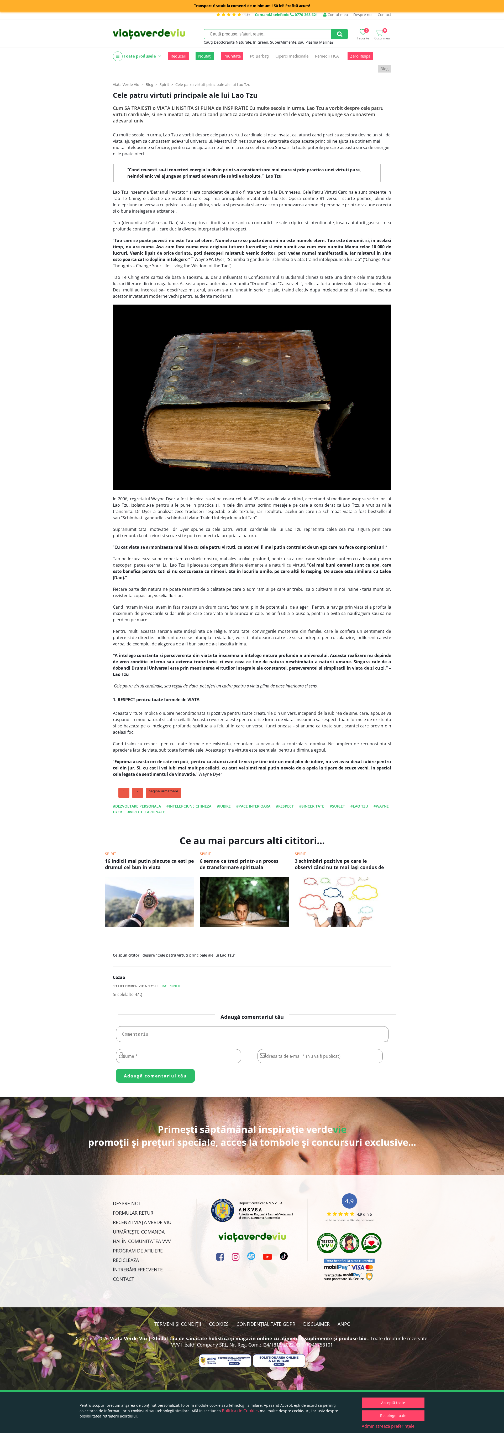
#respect (285, 806)
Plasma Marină (319, 42)
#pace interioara (253, 806)
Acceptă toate (393, 1402)
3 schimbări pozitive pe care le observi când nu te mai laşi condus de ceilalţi (339, 864)
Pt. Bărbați (259, 56)
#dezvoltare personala (137, 806)
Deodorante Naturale (232, 42)
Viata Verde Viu (126, 84)
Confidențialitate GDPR (266, 1324)
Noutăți (205, 56)
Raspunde (171, 985)
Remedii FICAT (328, 56)
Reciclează (126, 1260)
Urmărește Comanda (139, 1232)
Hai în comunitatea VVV (142, 1241)
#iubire (224, 806)
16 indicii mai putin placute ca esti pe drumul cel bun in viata (149, 864)
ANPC (344, 1324)
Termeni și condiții (177, 1324)
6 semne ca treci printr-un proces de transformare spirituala (239, 864)
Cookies (219, 1324)
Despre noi (362, 14)
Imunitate (232, 56)
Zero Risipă (360, 56)
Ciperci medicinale (291, 56)
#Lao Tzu (359, 806)
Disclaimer (316, 1324)
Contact (384, 14)
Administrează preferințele (388, 1426)
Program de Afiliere (138, 1250)
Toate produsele (140, 56)
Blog (384, 68)
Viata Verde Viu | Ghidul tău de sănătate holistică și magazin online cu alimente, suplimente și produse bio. (239, 1338)
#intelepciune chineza (188, 806)
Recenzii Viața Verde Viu (142, 1222)
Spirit (110, 853)
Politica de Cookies (240, 1411)
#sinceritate (311, 806)
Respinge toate (393, 1415)
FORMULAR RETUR (133, 1213)
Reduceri (178, 56)
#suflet (337, 806)
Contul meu (337, 14)
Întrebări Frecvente (138, 1269)
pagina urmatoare (163, 791)
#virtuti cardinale (146, 811)
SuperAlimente (283, 42)
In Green (260, 42)
